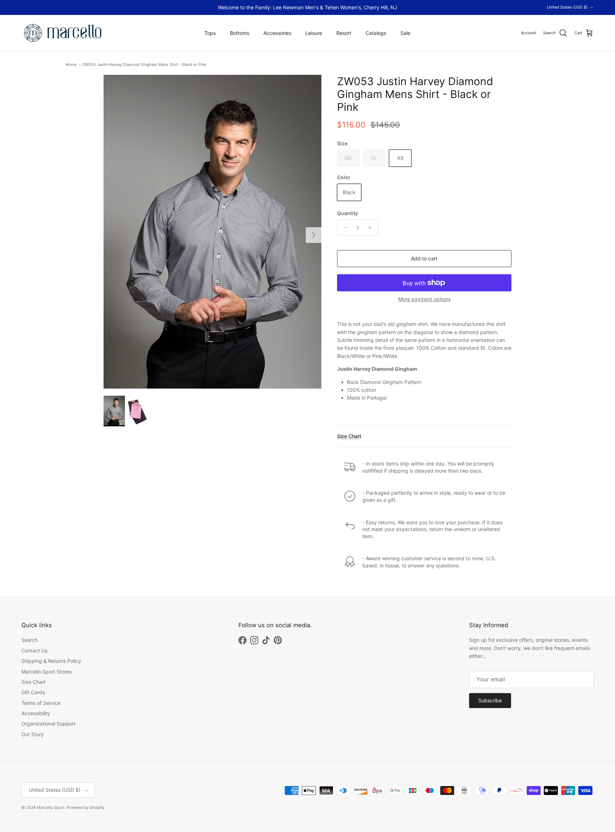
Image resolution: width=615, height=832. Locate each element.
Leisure (313, 33)
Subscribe (490, 700)
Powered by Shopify (85, 807)
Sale (405, 33)
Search (29, 640)
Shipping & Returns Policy (51, 661)
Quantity (347, 213)
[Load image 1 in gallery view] (212, 232)
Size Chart (349, 436)
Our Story (32, 734)
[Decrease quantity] (343, 227)
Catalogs (376, 33)
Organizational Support (48, 724)
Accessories (277, 33)
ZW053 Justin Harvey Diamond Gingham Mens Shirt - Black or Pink (144, 64)
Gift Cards (33, 692)
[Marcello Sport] (63, 33)
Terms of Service (41, 703)
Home (71, 64)
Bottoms (239, 33)
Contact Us (34, 651)
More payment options (424, 299)
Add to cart (424, 258)
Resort (343, 33)
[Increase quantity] (372, 227)
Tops (210, 33)
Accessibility (35, 713)
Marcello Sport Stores (46, 672)
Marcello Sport (50, 807)
